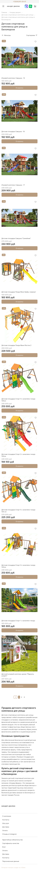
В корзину (19, 88)
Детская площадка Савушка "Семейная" (16, 238)
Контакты (5, 820)
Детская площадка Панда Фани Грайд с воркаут (19, 292)
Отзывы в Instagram (9, 834)
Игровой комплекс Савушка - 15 (13, 78)
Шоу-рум (5, 823)
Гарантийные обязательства (12, 840)
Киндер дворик (15, 12)
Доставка (5, 827)
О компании (6, 816)
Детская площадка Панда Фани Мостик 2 (16, 345)
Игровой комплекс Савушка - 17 (13, 185)
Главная (4, 12)
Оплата (5, 830)
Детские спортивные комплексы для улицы (17, 15)
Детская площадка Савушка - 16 (13, 131)
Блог (4, 847)
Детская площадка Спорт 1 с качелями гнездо (18, 621)
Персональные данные (10, 861)
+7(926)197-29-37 (19, 1)
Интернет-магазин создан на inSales (13, 867)
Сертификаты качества (10, 843)
